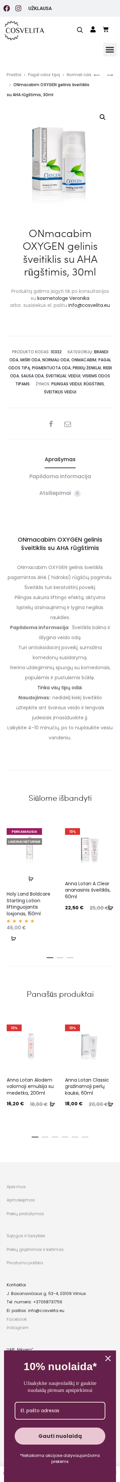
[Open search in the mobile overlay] (80, 29)
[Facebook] (6, 8)
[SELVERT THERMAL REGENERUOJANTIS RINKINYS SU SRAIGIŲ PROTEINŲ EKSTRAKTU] (106, 75)
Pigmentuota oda (51, 368)
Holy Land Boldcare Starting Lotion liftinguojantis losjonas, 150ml (28, 904)
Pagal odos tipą (44, 74)
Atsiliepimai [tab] (59, 493)
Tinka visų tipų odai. (60, 687)
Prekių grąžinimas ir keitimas (35, 1249)
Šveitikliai (56, 376)
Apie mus (16, 1186)
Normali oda (79, 74)
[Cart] (106, 29)
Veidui (74, 376)
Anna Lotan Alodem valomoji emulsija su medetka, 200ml (30, 1086)
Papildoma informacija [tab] (60, 476)
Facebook (17, 1319)
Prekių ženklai (87, 368)
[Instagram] (18, 8)
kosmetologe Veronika (63, 298)
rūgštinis (94, 384)
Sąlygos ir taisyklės (26, 1236)
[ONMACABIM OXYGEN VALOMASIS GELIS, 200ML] (96, 75)
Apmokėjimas (21, 1200)
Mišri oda (30, 360)
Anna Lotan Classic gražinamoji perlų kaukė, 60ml (87, 1086)
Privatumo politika (25, 1263)
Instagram (18, 1327)
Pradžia (14, 74)
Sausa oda (32, 376)
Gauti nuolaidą (60, 1436)
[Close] (108, 1358)
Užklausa (40, 8)
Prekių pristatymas (25, 1214)
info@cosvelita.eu (89, 305)
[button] (110, 49)
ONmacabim (83, 360)
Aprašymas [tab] (60, 459)
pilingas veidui (66, 384)
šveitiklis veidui (60, 392)
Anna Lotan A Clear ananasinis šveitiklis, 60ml (88, 890)
